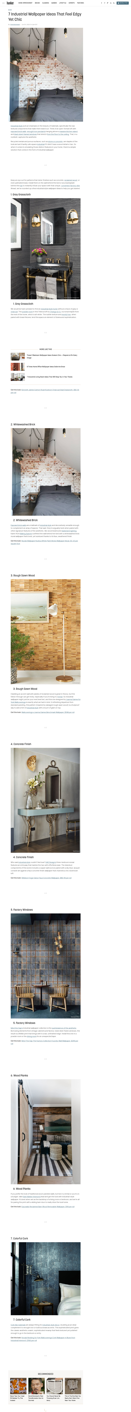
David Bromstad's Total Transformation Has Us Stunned (35, 1398)
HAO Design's (51, 862)
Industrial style (16, 126)
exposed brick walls (18, 131)
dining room (31, 1036)
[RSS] (114, 3)
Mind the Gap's (17, 1028)
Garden (54, 3)
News (10, 10)
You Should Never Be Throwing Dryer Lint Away (53, 1398)
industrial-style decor (50, 1325)
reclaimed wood (70, 180)
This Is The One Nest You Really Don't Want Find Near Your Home (73, 1398)
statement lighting (69, 531)
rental (60, 697)
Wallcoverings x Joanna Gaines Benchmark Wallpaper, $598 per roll (47, 712)
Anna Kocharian (15, 24)
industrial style (45, 525)
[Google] (111, 3)
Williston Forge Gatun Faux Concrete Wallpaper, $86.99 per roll (46, 878)
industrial (40, 144)
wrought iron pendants (36, 131)
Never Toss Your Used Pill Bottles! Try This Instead (17, 1398)
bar (21, 186)
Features (80, 3)
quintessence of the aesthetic (64, 1028)
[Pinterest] (104, 3)
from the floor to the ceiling (58, 134)
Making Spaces (26, 534)
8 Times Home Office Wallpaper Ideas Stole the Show (46, 367)
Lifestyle (62, 3)
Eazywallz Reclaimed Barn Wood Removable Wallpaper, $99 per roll (47, 1207)
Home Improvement (25, 3)
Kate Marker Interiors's (32, 1197)
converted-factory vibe (70, 186)
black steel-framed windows (25, 134)
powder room (27, 312)
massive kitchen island (68, 131)
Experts (72, 3)
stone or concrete (55, 141)
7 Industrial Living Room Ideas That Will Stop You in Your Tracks (49, 377)
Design (37, 3)
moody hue (66, 314)
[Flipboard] (107, 3)
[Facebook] (101, 3)
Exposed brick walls (18, 525)
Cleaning (45, 3)
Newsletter (124, 3)
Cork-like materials (18, 1325)
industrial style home (49, 309)
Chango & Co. (55, 312)
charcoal (14, 312)
